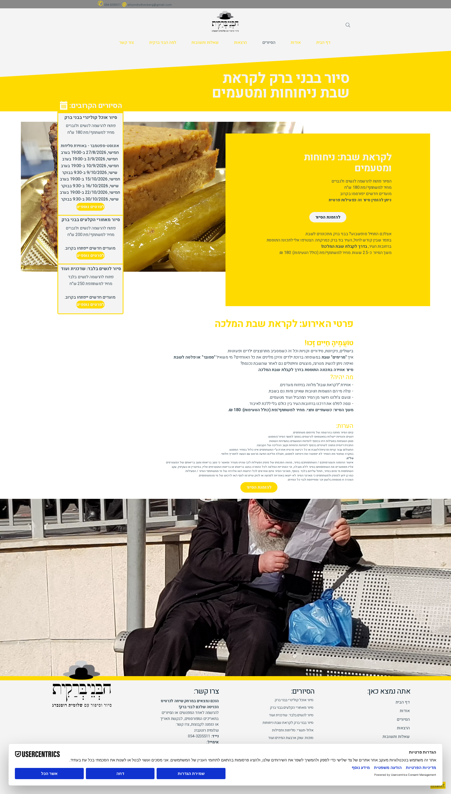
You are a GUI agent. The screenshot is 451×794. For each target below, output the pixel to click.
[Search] (347, 25)
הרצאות (403, 728)
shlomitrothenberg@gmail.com (149, 5)
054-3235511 (112, 5)
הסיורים (403, 719)
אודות (405, 711)
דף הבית (403, 702)
